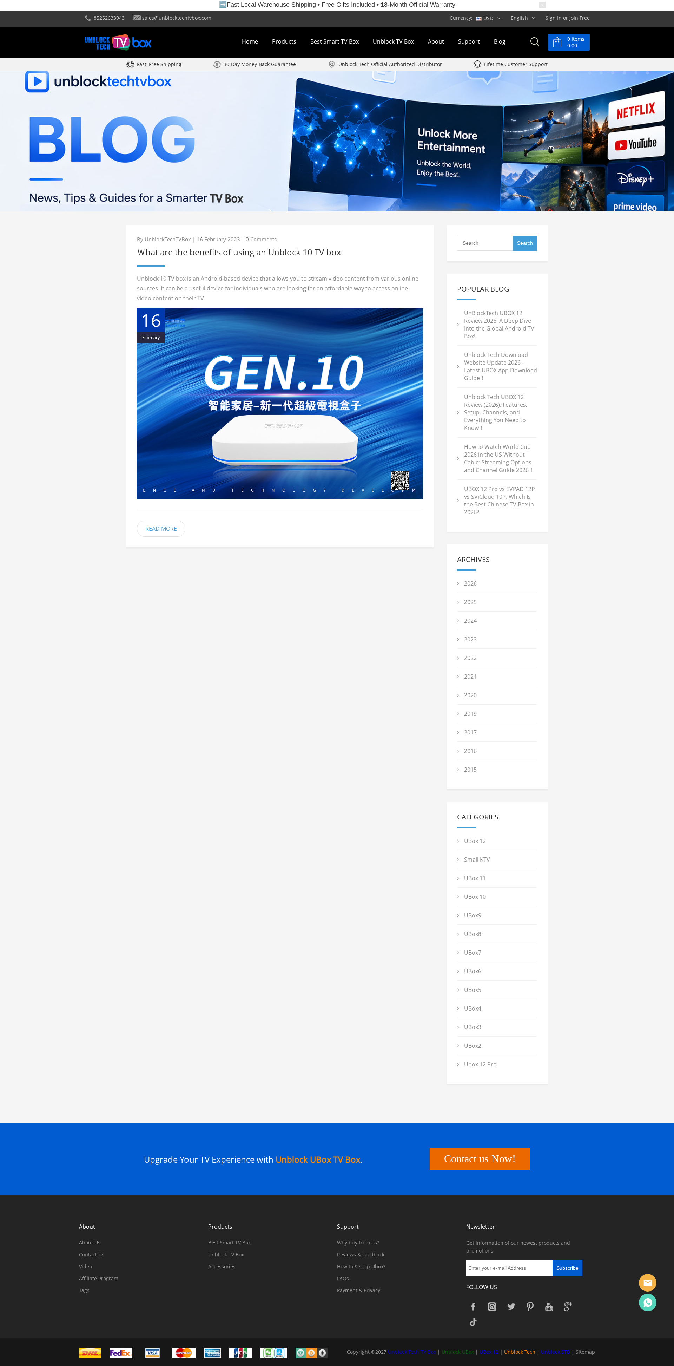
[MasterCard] (187, 1352)
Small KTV (477, 859)
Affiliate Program (98, 1278)
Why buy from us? (358, 1242)
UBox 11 (475, 878)
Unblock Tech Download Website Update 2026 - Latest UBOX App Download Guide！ (500, 366)
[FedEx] (125, 1352)
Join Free (579, 17)
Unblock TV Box (393, 41)
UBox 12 (475, 841)
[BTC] (315, 1352)
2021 (470, 676)
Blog (499, 41)
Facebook (473, 1307)
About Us (89, 1242)
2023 (470, 639)
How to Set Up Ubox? (361, 1266)
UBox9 (472, 915)
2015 (470, 769)
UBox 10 (475, 897)
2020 (470, 695)
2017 (470, 732)
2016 (470, 751)
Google (568, 1307)
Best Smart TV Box (334, 41)
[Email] (647, 1283)
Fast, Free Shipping (159, 64)
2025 (470, 602)
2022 (470, 658)
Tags (84, 1290)
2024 (470, 621)
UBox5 (472, 990)
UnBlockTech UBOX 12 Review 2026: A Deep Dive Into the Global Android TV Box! (499, 324)
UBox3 (472, 1027)
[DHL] (93, 1352)
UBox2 (472, 1046)
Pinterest (530, 1307)
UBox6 (472, 971)
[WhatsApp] (647, 1302)
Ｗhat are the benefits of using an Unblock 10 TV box (239, 252)
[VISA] (156, 1352)
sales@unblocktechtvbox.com (176, 17)
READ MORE (161, 528)
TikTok (473, 1322)
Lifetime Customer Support (516, 64)
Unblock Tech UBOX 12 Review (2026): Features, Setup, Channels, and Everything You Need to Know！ (495, 412)
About (436, 41)
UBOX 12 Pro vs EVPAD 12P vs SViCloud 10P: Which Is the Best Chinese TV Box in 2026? (499, 500)
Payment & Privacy (358, 1290)
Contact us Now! (480, 1158)
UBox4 (472, 1008)
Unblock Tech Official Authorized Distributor (390, 64)
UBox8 (472, 934)
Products (284, 41)
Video (85, 1266)
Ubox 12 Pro (480, 1064)
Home (250, 41)
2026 (470, 583)
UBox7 (472, 952)
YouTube (549, 1307)
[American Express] (216, 1352)
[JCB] (244, 1352)
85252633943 (109, 17)
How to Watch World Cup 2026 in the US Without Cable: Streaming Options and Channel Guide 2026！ (499, 458)
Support (469, 41)
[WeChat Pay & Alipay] (277, 1352)
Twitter (511, 1307)
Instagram (492, 1307)
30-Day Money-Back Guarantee (260, 64)
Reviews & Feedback (360, 1254)
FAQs (343, 1278)
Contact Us (91, 1254)
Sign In (554, 17)
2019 (470, 714)
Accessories (222, 1266)
